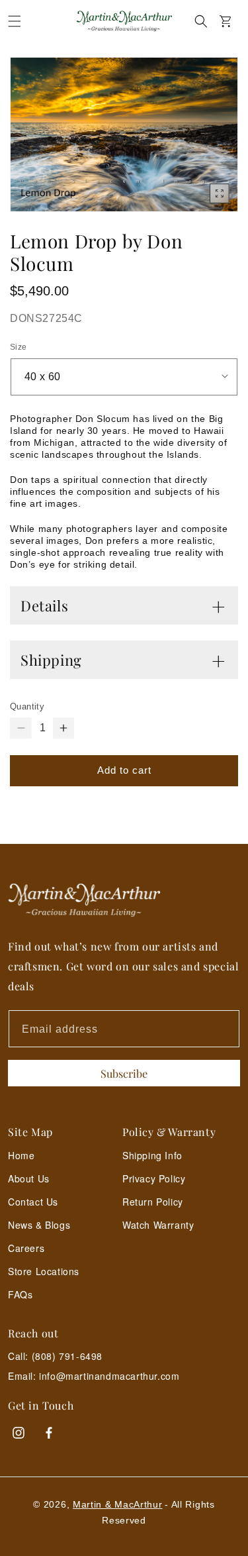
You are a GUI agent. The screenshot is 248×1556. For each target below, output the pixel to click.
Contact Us (33, 1201)
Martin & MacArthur (118, 1504)
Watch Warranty (158, 1224)
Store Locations (43, 1271)
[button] (14, 21)
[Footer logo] (124, 900)
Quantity (27, 706)
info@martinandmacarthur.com (109, 1376)
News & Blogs (39, 1224)
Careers (26, 1248)
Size (18, 347)
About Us (29, 1178)
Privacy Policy (153, 1178)
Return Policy (152, 1201)
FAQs (20, 1294)
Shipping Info (152, 1155)
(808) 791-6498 (67, 1356)
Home (21, 1155)
